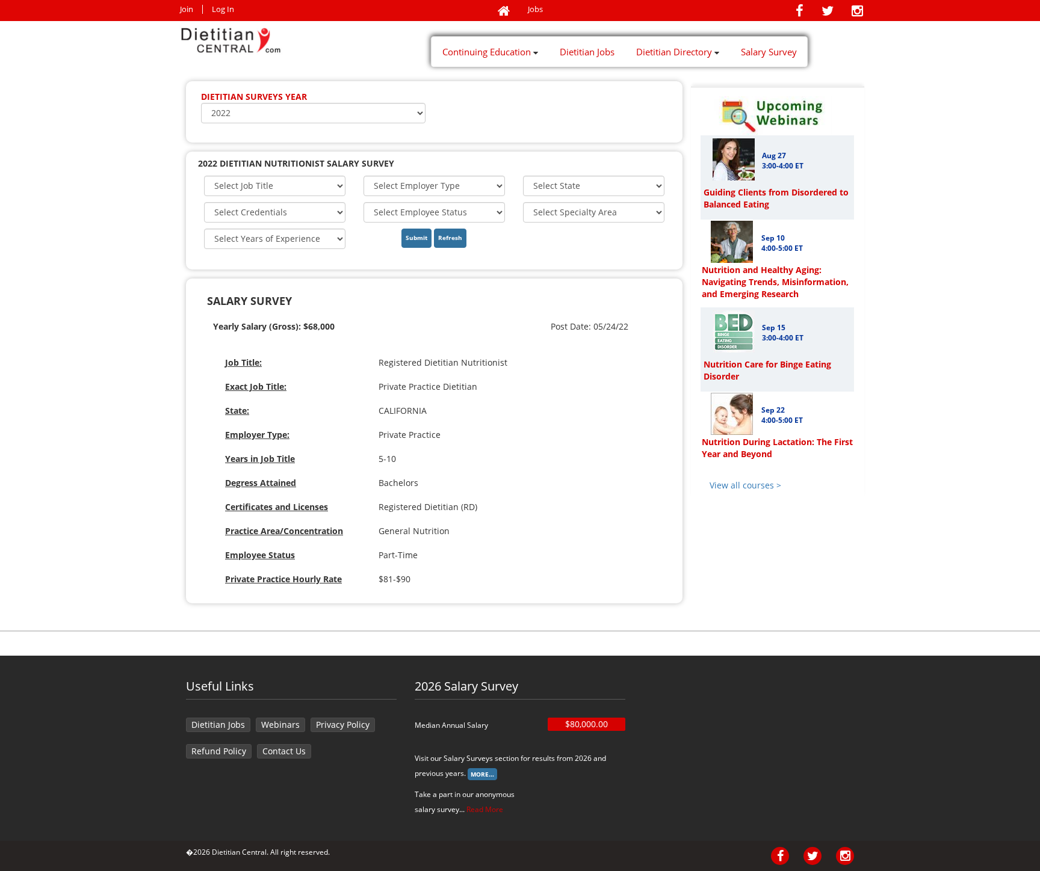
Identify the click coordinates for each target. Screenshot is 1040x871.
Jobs (535, 9)
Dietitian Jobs (587, 52)
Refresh (450, 237)
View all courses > (745, 485)
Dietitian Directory (675, 52)
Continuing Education (487, 52)
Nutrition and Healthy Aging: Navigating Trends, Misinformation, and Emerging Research (775, 282)
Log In (223, 9)
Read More (484, 809)
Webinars (280, 724)
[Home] (504, 11)
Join (186, 9)
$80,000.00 (586, 724)
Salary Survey (769, 52)
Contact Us (284, 751)
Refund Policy (218, 751)
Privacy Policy (343, 724)
